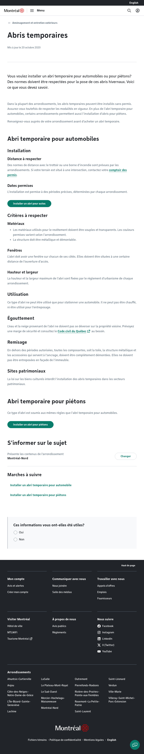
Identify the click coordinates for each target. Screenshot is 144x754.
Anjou (10, 685)
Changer (126, 456)
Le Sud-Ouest (49, 691)
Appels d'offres (106, 585)
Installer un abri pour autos (29, 203)
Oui (21, 532)
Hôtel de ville (14, 626)
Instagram (108, 632)
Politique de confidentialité (65, 740)
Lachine (11, 711)
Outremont (81, 679)
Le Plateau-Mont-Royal (54, 685)
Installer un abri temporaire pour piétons (38, 495)
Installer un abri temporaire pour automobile (40, 485)
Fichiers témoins (37, 740)
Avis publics (59, 626)
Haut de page (128, 565)
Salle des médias (62, 592)
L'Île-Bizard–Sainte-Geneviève (18, 703)
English (133, 2)
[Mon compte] (137, 10)
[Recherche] (129, 10)
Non (21, 539)
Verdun (113, 685)
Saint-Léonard (117, 679)
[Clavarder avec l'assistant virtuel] (135, 745)
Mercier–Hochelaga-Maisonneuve (53, 700)
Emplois (102, 592)
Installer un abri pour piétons (30, 424)
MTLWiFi (12, 632)
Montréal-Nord (49, 707)
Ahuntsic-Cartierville (19, 679)
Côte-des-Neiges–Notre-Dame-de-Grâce (20, 693)
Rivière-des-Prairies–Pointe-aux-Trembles (87, 693)
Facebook (107, 626)
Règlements (59, 632)
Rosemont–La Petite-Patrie (87, 703)
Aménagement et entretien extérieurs (34, 22)
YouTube (107, 651)
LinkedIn (107, 638)
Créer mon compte (17, 592)
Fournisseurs (104, 598)
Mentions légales (94, 740)
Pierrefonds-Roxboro (87, 685)
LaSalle (45, 679)
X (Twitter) (108, 645)
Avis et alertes (15, 585)
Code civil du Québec (72, 331)
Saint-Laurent (83, 711)
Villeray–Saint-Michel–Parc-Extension (122, 700)
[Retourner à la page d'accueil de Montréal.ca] (14, 10)
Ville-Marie (115, 691)
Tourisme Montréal (18, 638)
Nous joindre (59, 585)
